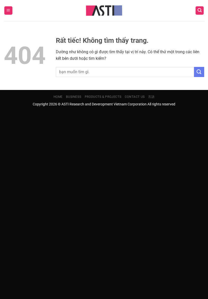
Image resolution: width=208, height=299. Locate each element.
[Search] (200, 10)
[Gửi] (199, 72)
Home (58, 97)
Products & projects (103, 97)
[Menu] (8, 10)
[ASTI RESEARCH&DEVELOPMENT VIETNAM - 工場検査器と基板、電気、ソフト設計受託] (104, 10)
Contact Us (135, 97)
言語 (151, 97)
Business (73, 97)
